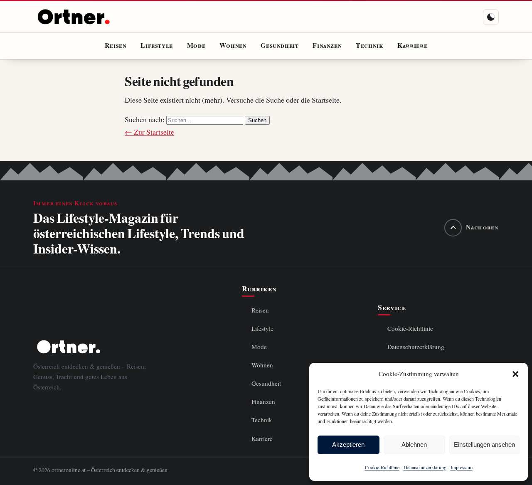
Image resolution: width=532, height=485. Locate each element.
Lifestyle (156, 45)
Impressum (462, 467)
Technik (369, 45)
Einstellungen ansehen (484, 444)
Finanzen (327, 45)
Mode (196, 45)
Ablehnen (414, 444)
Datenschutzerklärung (425, 467)
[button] (515, 374)
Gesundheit (279, 45)
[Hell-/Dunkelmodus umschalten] (491, 17)
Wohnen (233, 45)
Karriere (412, 45)
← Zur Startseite (149, 132)
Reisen (116, 45)
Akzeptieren (348, 444)
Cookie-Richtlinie (382, 467)
